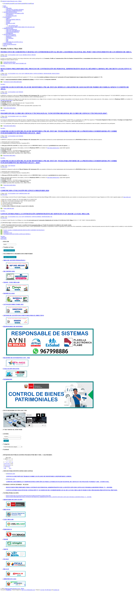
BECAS (5, 45)
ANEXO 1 (6, 231)
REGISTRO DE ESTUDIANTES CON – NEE (16, 357)
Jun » (10, 468)
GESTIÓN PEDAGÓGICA (9, 34)
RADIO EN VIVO (7, 43)
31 (9, 466)
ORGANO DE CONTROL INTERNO (15, 9)
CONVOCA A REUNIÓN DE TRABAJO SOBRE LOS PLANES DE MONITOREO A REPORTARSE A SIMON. (39, 476)
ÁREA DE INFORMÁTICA (12, 32)
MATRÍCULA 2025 (10, 23)
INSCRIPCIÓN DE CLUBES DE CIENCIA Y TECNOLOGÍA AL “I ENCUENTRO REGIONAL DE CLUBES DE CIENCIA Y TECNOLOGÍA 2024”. (54, 113)
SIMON (8, 18)
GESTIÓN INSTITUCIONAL (10, 12)
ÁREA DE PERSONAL (11, 29)
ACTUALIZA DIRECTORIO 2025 (13, 304)
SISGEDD (8, 20)
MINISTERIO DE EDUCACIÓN (12, 499)
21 (5, 465)
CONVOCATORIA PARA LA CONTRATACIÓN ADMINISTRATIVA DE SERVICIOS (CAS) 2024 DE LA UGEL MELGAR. (45, 214)
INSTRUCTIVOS (27, 54)
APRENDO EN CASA (9, 579)
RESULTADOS (55, 73)
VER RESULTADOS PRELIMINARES (13, 81)
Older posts (3, 237)
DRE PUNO (6, 509)
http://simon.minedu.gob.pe (6, 100)
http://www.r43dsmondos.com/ (28, 589)
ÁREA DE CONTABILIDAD (13, 30)
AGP (17, 54)
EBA (7, 39)
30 (8, 466)
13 (4, 463)
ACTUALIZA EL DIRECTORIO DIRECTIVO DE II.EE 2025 (20, 27)
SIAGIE (8, 22)
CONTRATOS (27, 216)
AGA (17, 73)
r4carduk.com (56, 589)
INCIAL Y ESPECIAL (11, 35)
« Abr (5, 468)
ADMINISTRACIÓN (8, 28)
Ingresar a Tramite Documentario (10, 257)
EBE (7, 40)
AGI (20, 73)
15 (6, 463)
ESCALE (6, 559)
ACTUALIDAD (12, 54)
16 (8, 463)
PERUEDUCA (7, 529)
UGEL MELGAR (8, 519)
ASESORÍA (9, 8)
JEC (51, 216)
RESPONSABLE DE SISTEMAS (13, 326)
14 (5, 463)
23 (8, 465)
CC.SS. (20, 54)
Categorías (5, 446)
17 (9, 463)
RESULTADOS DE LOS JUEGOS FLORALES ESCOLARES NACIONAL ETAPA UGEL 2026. (28, 495)
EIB (29, 193)
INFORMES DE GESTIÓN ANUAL (14, 42)
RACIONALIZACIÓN (11, 15)
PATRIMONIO (9, 33)
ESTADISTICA (9, 14)
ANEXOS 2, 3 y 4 (8, 232)
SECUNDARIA (9, 38)
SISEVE (5, 549)
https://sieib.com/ (127, 197)
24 (9, 465)
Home (4, 5)
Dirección (5, 7)
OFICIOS (33, 54)
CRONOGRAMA (47, 73)
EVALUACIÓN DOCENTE (9, 44)
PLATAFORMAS (7, 17)
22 (6, 465)
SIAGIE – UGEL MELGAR (11, 282)
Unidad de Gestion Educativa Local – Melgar (14, 588)
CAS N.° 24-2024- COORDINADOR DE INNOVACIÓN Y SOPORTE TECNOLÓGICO (24, 230)
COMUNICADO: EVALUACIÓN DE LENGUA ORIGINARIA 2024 (25, 190)
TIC (7, 24)
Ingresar (6, 440)
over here (42, 589)
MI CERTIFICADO (13, 25)
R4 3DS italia (48, 589)
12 (12, 462)
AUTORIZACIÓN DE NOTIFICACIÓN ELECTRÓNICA (17, 234)
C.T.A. (20, 116)
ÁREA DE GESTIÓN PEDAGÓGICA (14, 260)
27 (4, 466)
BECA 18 (6, 569)
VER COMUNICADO (9, 208)
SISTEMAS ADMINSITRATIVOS (14, 10)
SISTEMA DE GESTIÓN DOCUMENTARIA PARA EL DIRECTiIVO (23, 315)
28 (5, 466)
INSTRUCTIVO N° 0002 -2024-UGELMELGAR (15, 63)
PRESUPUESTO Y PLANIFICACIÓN (15, 13)
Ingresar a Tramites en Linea (9, 250)
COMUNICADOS (28, 73)
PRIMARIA (9, 37)
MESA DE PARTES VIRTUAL (13, 19)
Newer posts (4, 238)
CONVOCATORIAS (38, 73)
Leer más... (3, 65)
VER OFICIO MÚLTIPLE (10, 62)
